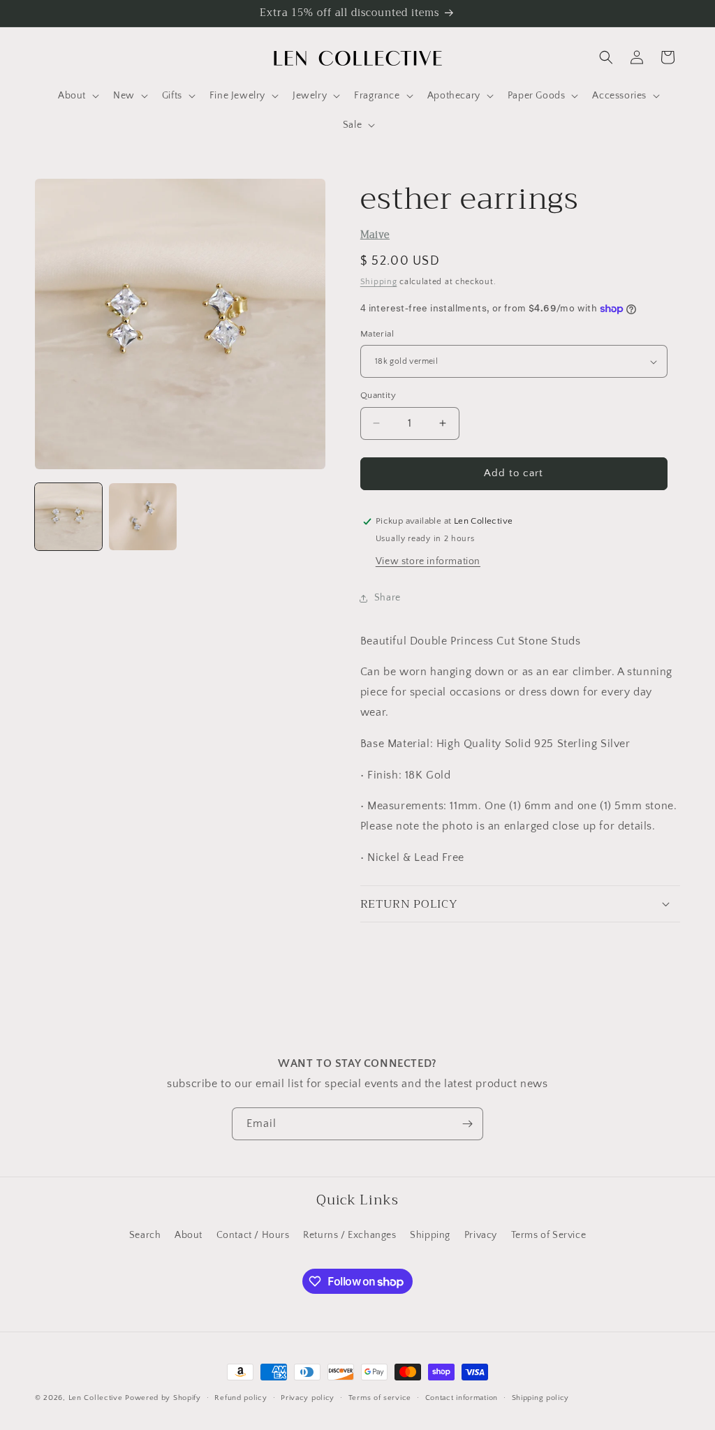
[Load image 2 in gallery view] (142, 516)
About (188, 1235)
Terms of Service (549, 1235)
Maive (375, 235)
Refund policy (240, 1398)
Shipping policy (541, 1398)
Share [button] (387, 597)
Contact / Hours (253, 1235)
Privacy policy (307, 1398)
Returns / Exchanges (349, 1235)
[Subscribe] (467, 1123)
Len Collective (95, 1398)
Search (145, 1235)
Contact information (461, 1398)
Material (377, 334)
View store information (428, 561)
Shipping (378, 281)
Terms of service (379, 1398)
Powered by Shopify (163, 1398)
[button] (77, 95)
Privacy (480, 1235)
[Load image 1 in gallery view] (68, 516)
